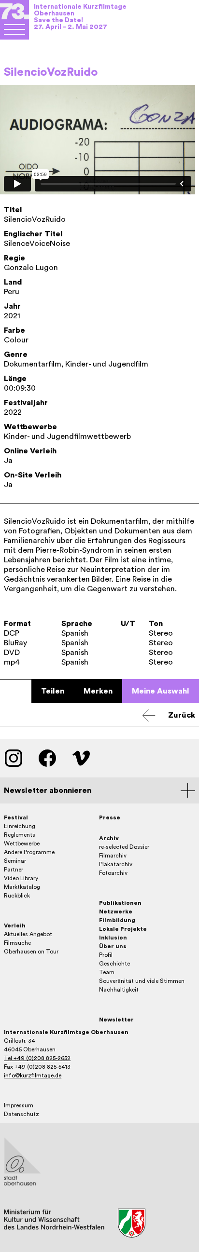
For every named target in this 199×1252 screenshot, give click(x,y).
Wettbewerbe (22, 843)
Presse (109, 817)
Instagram (13, 758)
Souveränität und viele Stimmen (142, 981)
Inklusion (113, 937)
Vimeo (81, 758)
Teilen (52, 691)
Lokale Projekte (123, 929)
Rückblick (17, 895)
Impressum (18, 1105)
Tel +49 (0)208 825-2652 (37, 1058)
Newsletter (116, 1019)
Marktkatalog (22, 887)
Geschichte (114, 963)
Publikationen (120, 903)
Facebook (47, 758)
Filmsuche (17, 943)
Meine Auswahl (160, 691)
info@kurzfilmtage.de (32, 1075)
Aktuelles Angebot (28, 934)
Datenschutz (21, 1114)
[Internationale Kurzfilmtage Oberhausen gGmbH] (14, 29)
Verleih (15, 925)
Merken (98, 691)
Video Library (21, 878)
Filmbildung (117, 920)
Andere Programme (29, 852)
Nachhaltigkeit (119, 990)
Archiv (109, 838)
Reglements (19, 835)
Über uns (113, 946)
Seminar (15, 861)
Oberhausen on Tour (31, 951)
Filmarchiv (113, 855)
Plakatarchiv (115, 864)
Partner (13, 869)
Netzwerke (115, 911)
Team (106, 972)
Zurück (181, 715)
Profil (106, 955)
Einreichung (19, 826)
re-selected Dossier (124, 847)
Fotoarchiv (113, 873)
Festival (16, 817)
